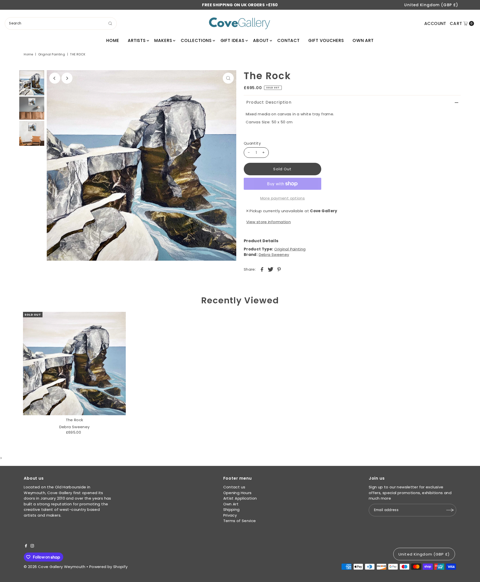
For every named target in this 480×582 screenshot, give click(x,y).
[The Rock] (74, 363)
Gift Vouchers (326, 40)
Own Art (363, 40)
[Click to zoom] (228, 78)
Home (112, 40)
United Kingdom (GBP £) (431, 4)
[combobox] (61, 23)
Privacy (230, 515)
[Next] (67, 78)
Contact (288, 40)
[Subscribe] (450, 510)
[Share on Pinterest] (279, 269)
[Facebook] (26, 546)
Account (435, 23)
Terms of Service (239, 520)
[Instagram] (32, 546)
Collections (196, 40)
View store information (268, 221)
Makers (163, 40)
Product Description (269, 102)
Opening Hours (237, 492)
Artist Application (240, 498)
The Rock (74, 419)
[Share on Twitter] (270, 269)
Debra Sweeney (274, 254)
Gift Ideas (232, 40)
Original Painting (51, 54)
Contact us (234, 487)
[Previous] (54, 78)
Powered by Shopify (108, 566)
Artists (137, 40)
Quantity (252, 143)
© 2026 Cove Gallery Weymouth (55, 566)
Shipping (231, 509)
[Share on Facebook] (262, 269)
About (260, 40)
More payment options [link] (282, 198)
